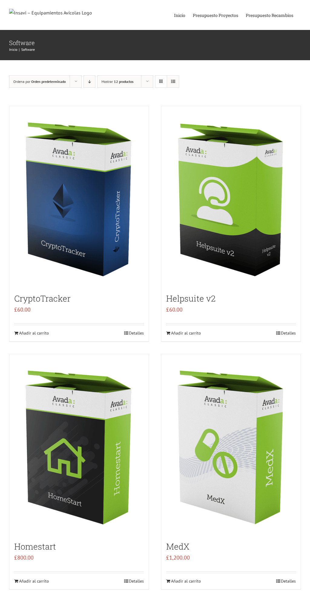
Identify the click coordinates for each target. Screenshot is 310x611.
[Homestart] (79, 444)
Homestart (35, 546)
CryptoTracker (42, 298)
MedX (178, 546)
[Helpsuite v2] (231, 196)
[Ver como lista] (173, 81)
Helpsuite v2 (191, 298)
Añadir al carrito (34, 333)
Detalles (136, 333)
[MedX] (231, 444)
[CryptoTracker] (79, 196)
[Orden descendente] (89, 81)
